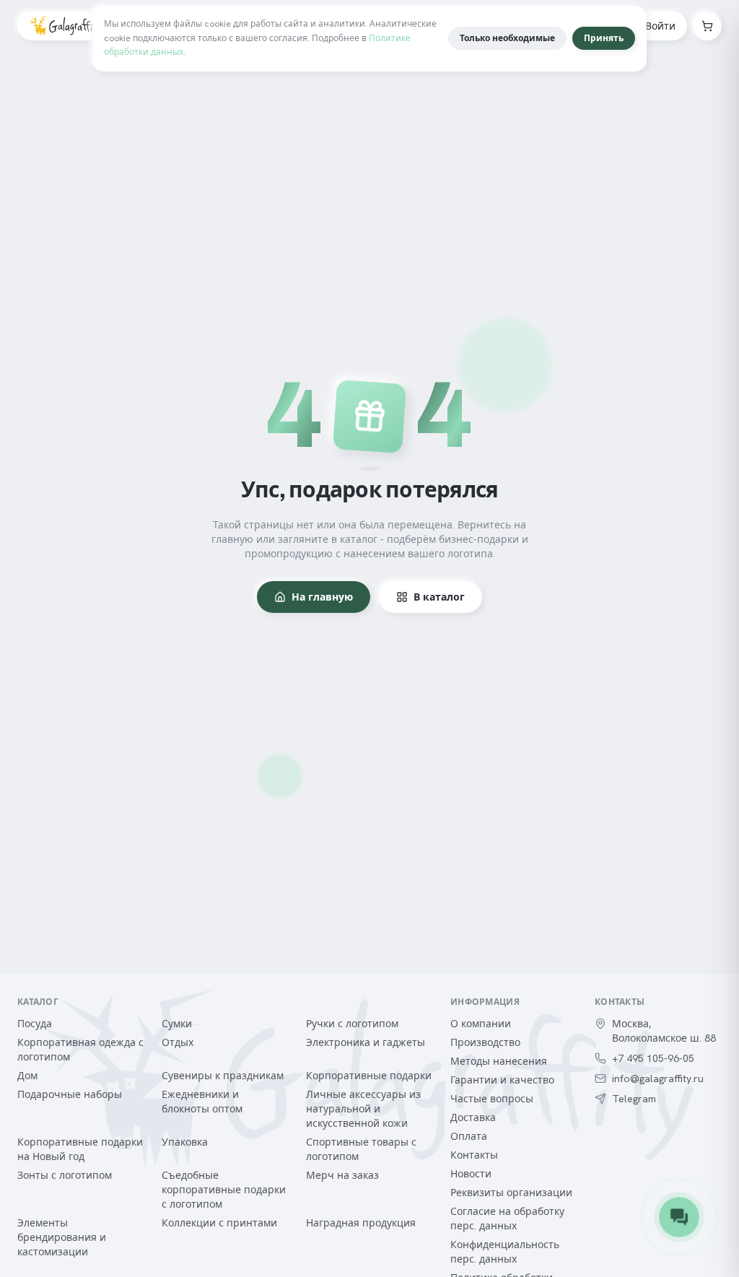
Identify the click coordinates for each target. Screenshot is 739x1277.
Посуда (34, 1023)
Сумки (177, 1023)
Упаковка (185, 1142)
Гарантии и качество (502, 1079)
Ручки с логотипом (352, 1023)
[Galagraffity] (65, 26)
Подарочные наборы (69, 1094)
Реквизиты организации (511, 1192)
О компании (480, 1023)
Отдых (177, 1042)
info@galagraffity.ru (658, 1078)
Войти (660, 25)
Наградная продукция (361, 1222)
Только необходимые (507, 38)
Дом (27, 1075)
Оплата (468, 1136)
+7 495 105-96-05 (653, 1058)
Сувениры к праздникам (223, 1075)
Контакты (474, 1155)
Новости (470, 1173)
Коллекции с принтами (219, 1222)
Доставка (473, 1117)
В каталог (439, 596)
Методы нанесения (498, 1061)
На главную (322, 596)
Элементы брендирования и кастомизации (61, 1237)
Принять (604, 38)
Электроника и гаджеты (365, 1042)
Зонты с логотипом (64, 1175)
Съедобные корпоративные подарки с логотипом (224, 1190)
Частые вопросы (491, 1098)
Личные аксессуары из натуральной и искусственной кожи (363, 1109)
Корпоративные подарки (369, 1075)
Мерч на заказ (342, 1175)
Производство (485, 1042)
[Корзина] (707, 26)
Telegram (634, 1098)
